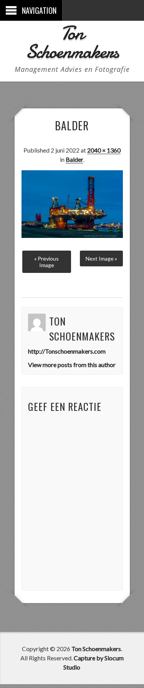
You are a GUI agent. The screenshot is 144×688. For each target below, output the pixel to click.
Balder (74, 159)
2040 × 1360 (104, 150)
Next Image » (101, 258)
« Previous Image (46, 261)
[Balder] (72, 235)
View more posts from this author (72, 364)
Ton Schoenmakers (72, 42)
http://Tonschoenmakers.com (67, 351)
